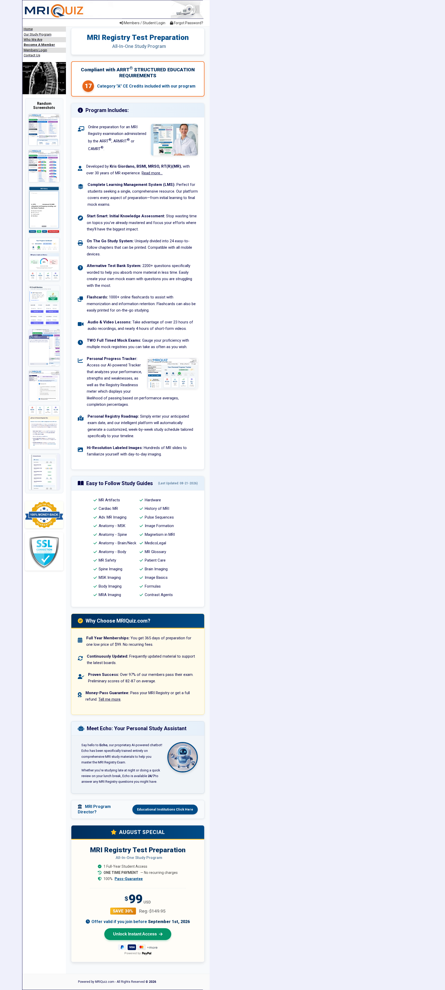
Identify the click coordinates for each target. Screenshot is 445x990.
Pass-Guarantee (129, 879)
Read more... (152, 173)
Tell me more (109, 699)
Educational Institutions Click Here (165, 809)
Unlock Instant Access (135, 934)
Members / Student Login (144, 23)
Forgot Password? (188, 23)
